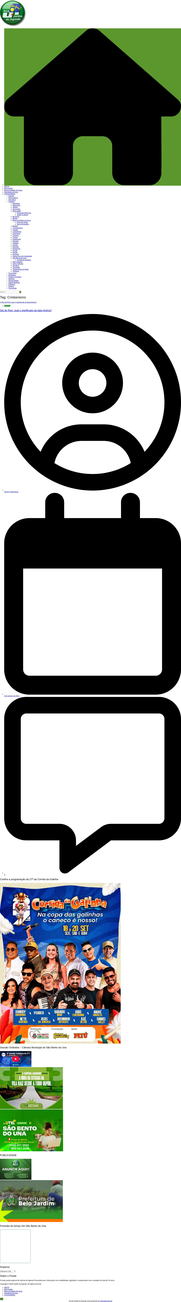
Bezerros (16, 217)
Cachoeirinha (18, 228)
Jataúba (16, 243)
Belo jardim (8, 188)
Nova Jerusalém (23, 224)
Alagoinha (16, 205)
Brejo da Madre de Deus (13, 190)
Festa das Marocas (24, 213)
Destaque (12, 275)
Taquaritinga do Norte (21, 269)
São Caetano (17, 262)
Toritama (16, 271)
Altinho (15, 207)
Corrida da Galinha (24, 260)
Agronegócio (13, 198)
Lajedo (15, 245)
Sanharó (16, 254)
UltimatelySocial (106, 1301)
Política (11, 286)
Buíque (15, 226)
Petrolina (11, 284)
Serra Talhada (18, 264)
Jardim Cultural (22, 215)
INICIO (6, 186)
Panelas (16, 247)
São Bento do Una (11, 192)
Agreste (11, 196)
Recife (15, 252)
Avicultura (12, 200)
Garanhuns (17, 239)
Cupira (15, 237)
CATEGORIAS (9, 194)
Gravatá (15, 241)
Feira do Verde (22, 222)
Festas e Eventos (14, 277)
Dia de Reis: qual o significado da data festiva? (26, 310)
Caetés (15, 230)
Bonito (15, 218)
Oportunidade (13, 281)
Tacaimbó (16, 267)
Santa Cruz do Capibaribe (22, 256)
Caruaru (16, 235)
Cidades (11, 201)
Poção (15, 250)
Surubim (16, 266)
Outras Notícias (14, 282)
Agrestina (16, 203)
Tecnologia (12, 288)
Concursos (12, 273)
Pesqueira (16, 249)
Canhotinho (17, 232)
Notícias (11, 279)
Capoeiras (16, 234)
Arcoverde (16, 209)
